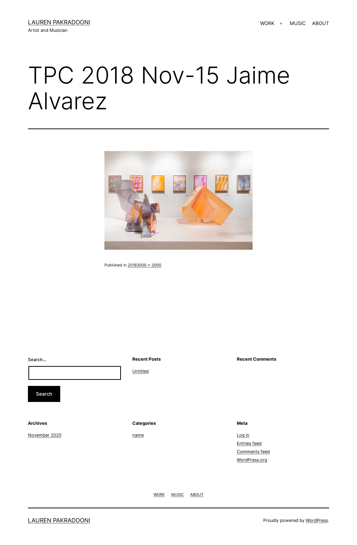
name (138, 435)
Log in (243, 435)
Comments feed (253, 451)
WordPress (317, 520)
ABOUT (320, 23)
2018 (132, 265)
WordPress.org (252, 459)
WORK (267, 23)
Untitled (140, 371)
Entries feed (249, 443)
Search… (37, 359)
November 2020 (44, 435)
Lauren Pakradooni (59, 22)
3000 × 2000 (149, 265)
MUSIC (298, 23)
